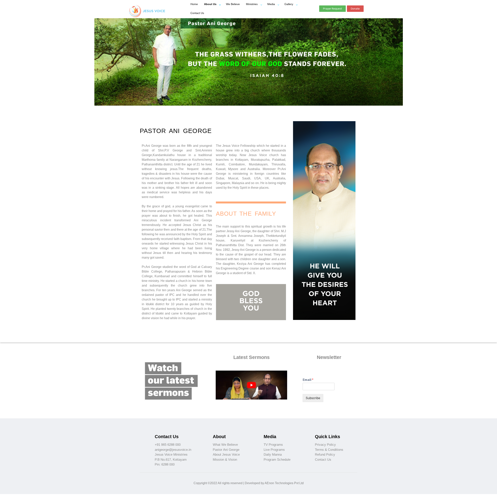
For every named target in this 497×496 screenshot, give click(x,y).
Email (308, 380)
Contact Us (197, 13)
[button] (332, 8)
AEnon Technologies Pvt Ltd (284, 483)
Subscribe (313, 398)
